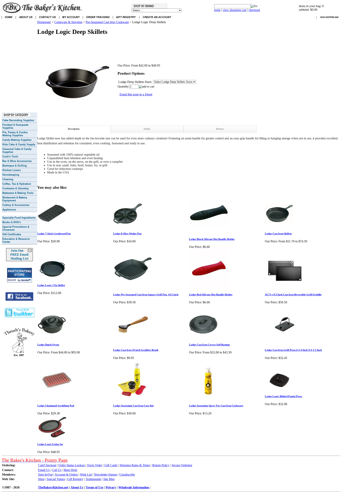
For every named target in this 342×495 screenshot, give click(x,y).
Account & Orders (66, 474)
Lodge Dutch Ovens (48, 344)
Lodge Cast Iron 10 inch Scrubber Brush (135, 349)
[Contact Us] (47, 19)
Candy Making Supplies (16, 139)
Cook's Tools (10, 156)
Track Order (94, 465)
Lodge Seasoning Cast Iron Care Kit (133, 405)
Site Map (109, 479)
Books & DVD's (11, 222)
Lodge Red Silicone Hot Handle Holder (211, 294)
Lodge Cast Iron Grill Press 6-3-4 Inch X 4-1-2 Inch (293, 349)
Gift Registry (75, 479)
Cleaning (7, 179)
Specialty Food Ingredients (18, 217)
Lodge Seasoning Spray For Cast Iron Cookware (216, 405)
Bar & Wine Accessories (17, 161)
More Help (70, 470)
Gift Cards (110, 465)
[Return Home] (42, 12)
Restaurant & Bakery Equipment (14, 199)
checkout (254, 10)
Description (74, 129)
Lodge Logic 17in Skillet (51, 285)
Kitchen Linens (11, 170)
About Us (76, 487)
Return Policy (160, 465)
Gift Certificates (11, 234)
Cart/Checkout (47, 465)
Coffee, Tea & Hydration (16, 183)
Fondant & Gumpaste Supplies (15, 126)
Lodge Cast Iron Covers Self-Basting (209, 344)
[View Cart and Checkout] (328, 19)
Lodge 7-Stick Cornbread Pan (54, 233)
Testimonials (93, 479)
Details (147, 129)
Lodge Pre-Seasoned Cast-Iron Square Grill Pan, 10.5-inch (145, 294)
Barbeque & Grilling (14, 165)
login (217, 10)
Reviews (220, 129)
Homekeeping (10, 174)
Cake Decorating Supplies (18, 120)
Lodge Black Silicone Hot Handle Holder (212, 239)
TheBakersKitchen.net (53, 487)
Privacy (111, 487)
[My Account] (71, 19)
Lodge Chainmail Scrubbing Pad (55, 405)
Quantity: (123, 86)
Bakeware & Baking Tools (17, 192)
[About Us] (26, 19)
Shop (41, 479)
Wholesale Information (133, 487)
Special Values (56, 479)
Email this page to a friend (136, 94)
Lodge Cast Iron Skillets (278, 233)
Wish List (86, 474)
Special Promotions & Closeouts (15, 228)
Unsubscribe (127, 474)
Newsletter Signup (105, 474)
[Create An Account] (157, 19)
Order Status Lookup (72, 465)
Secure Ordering (182, 465)
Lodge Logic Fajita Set (50, 444)
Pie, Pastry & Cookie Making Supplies (15, 134)
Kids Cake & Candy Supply (18, 144)
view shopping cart (234, 10)
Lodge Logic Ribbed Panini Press (283, 396)
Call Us (56, 470)
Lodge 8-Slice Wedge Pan (127, 233)
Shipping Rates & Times (135, 465)
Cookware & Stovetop (15, 188)
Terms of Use (94, 487)
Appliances (9, 209)
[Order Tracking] (98, 19)
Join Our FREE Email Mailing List (19, 254)
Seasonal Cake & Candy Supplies (16, 150)
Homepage (44, 22)
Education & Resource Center (16, 240)
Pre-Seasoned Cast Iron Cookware (107, 22)
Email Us (44, 470)
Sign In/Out (45, 474)
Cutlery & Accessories (15, 205)
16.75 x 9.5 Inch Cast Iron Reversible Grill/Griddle (293, 294)
